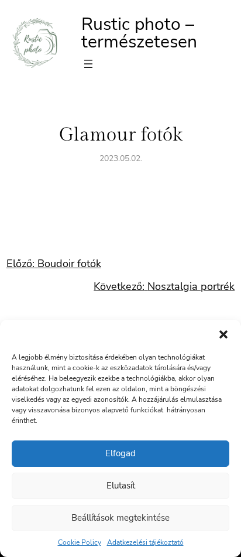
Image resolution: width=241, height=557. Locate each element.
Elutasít (120, 485)
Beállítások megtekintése (120, 518)
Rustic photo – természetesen (139, 33)
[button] (223, 334)
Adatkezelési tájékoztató (145, 542)
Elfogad (120, 453)
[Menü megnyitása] (88, 64)
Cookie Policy (79, 542)
